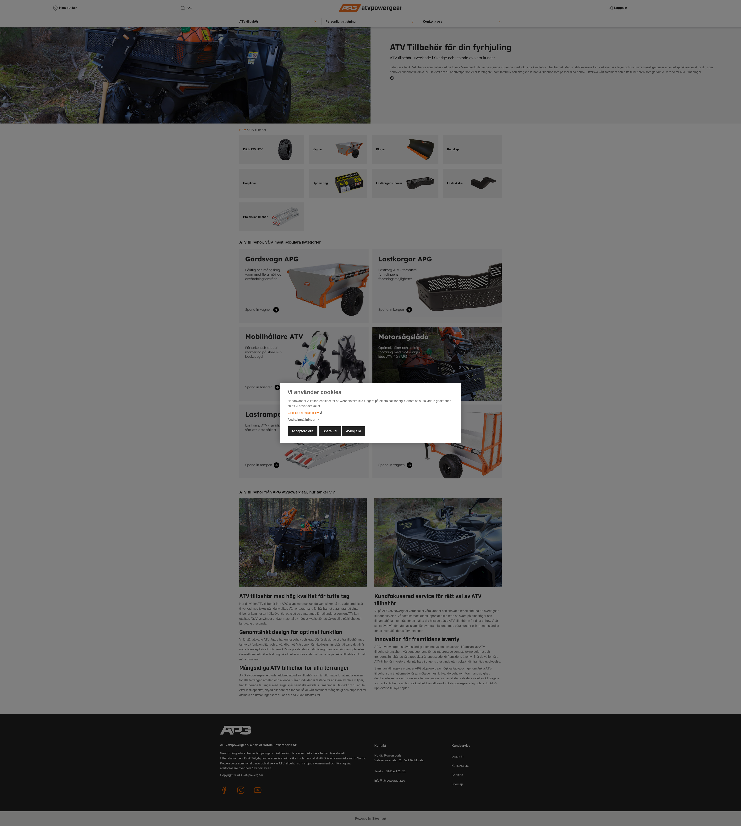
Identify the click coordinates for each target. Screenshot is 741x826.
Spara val (329, 431)
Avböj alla (353, 431)
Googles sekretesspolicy (304, 412)
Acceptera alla (303, 431)
